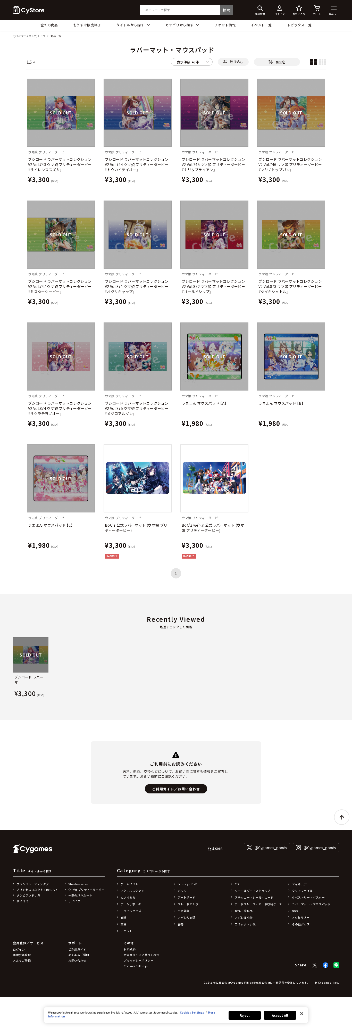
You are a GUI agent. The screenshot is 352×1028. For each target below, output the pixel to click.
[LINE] (336, 965)
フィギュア (299, 884)
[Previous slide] (12, 668)
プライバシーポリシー (139, 960)
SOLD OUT (61, 113)
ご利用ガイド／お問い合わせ (176, 788)
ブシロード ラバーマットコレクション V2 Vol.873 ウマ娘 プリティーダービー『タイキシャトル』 (290, 286)
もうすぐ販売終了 (87, 24)
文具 (124, 924)
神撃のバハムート (80, 895)
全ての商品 (49, 24)
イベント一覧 (261, 24)
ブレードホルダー (190, 904)
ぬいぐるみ (128, 897)
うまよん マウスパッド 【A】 (204, 403)
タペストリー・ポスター (308, 897)
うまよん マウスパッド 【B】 (280, 403)
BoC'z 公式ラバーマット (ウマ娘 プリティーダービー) (136, 528)
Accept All (280, 1015)
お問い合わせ (77, 960)
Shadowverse (78, 884)
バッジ (182, 891)
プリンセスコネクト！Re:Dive (36, 890)
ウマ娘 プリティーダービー (86, 890)
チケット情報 (225, 24)
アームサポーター (132, 904)
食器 (295, 911)
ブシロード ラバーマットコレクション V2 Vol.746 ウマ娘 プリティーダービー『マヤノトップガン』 (290, 164)
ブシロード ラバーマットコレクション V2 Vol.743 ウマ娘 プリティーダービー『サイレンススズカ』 (60, 164)
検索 (226, 9)
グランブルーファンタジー (34, 884)
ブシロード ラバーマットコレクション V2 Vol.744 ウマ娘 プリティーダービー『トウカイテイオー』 (137, 164)
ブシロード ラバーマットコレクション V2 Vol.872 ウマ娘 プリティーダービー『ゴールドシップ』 (213, 286)
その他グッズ (301, 924)
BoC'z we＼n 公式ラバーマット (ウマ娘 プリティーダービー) (213, 528)
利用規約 (130, 949)
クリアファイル (302, 891)
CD (237, 884)
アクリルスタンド (132, 891)
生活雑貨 (184, 911)
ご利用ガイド (77, 949)
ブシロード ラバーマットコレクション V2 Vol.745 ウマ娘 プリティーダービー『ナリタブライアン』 (213, 164)
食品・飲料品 (244, 911)
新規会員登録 (22, 955)
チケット (126, 931)
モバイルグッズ (131, 911)
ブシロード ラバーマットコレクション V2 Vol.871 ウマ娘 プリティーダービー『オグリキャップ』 (137, 286)
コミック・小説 (245, 924)
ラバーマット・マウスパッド (311, 904)
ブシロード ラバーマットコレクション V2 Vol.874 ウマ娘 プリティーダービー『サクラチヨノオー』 (60, 408)
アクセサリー (300, 917)
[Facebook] (325, 965)
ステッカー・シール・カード (254, 897)
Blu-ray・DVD (188, 884)
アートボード (186, 897)
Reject (245, 1015)
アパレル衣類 (187, 917)
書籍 (181, 924)
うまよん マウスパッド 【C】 (50, 525)
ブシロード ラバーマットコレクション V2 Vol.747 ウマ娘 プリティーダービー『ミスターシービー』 (60, 286)
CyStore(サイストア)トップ (29, 36)
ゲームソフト (129, 884)
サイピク (74, 901)
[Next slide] (339, 668)
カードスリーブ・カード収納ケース (258, 904)
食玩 (124, 917)
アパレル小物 (244, 917)
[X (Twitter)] (314, 965)
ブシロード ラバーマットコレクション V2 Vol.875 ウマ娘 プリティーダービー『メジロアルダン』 (137, 408)
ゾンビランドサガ (28, 895)
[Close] (301, 1013)
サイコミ (22, 901)
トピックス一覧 (299, 24)
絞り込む (236, 62)
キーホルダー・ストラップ (253, 891)
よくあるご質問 (78, 955)
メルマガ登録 (22, 960)
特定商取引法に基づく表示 (142, 955)
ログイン (19, 949)
